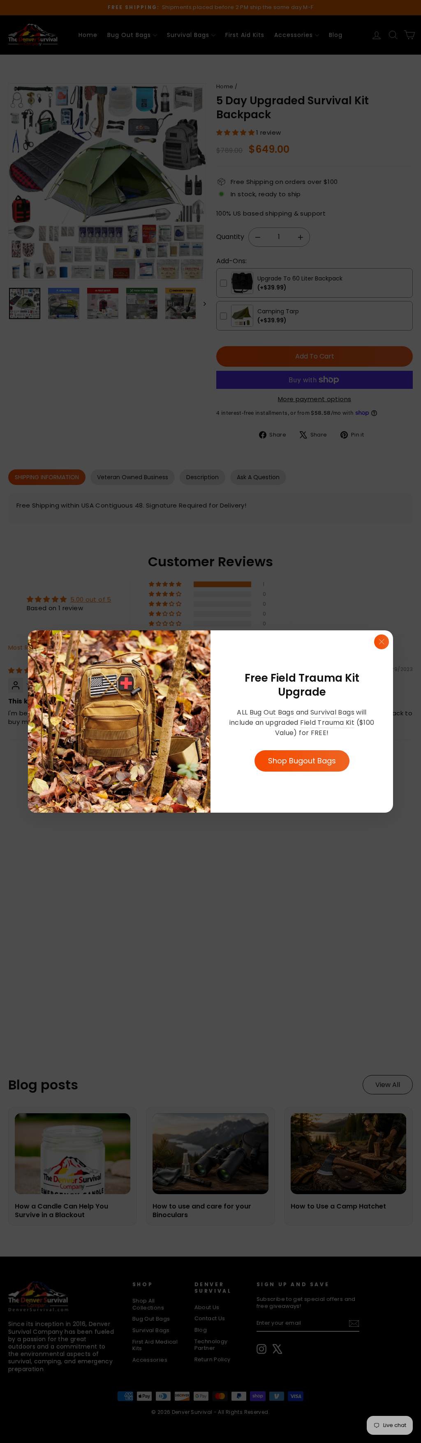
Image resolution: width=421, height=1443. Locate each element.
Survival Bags (332, 712)
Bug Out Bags (272, 712)
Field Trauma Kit (327, 722)
